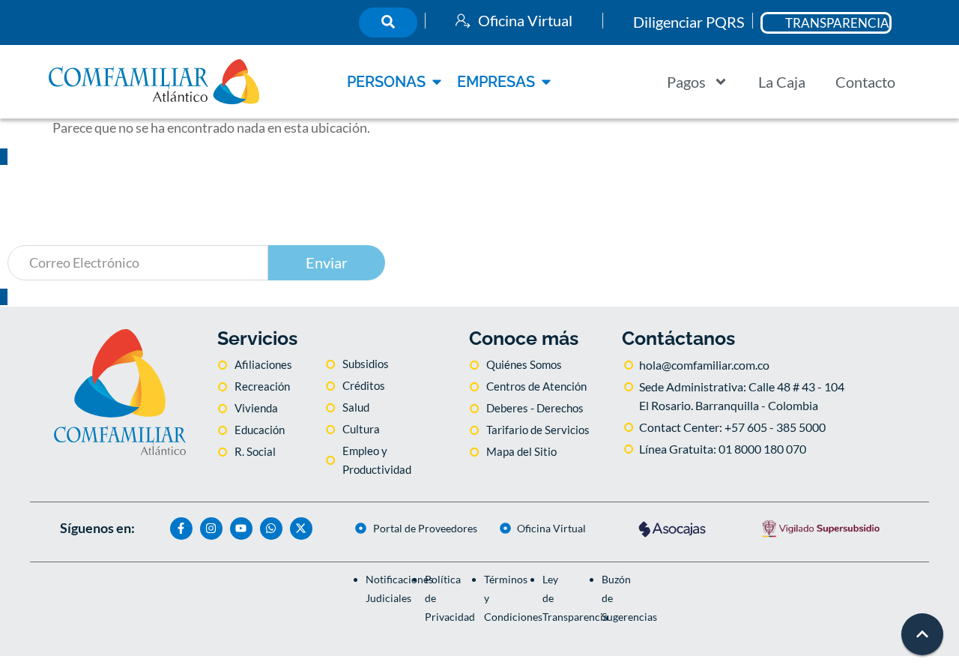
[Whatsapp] (271, 528)
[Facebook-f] (181, 528)
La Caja (781, 82)
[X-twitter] (301, 528)
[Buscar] (388, 22)
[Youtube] (241, 528)
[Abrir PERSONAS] (436, 81)
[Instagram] (211, 528)
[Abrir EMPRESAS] (546, 81)
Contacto (865, 82)
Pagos (686, 82)
